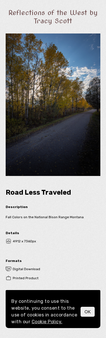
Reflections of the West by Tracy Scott (53, 17)
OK (88, 311)
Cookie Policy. (47, 321)
